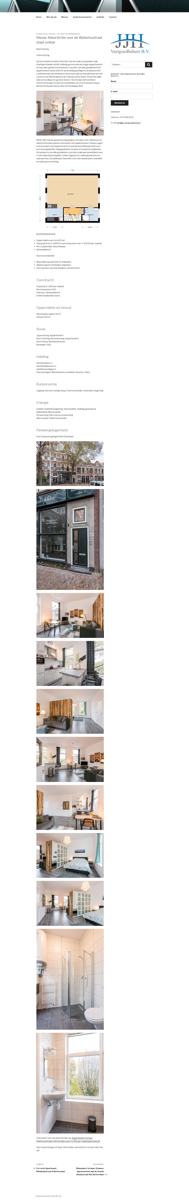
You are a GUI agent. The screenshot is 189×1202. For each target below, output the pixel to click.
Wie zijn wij (51, 17)
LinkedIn (100, 17)
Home (39, 17)
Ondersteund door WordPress (48, 1196)
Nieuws (64, 17)
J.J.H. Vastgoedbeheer (67, 34)
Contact (113, 17)
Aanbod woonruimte (82, 17)
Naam (113, 81)
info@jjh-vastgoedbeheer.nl (128, 123)
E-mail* (114, 91)
